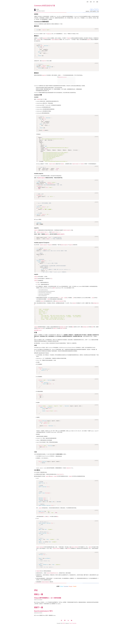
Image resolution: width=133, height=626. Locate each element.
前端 (91, 9)
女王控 (63, 623)
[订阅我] (68, 620)
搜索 (97, 1)
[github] (65, 620)
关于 (94, 1)
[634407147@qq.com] (71, 620)
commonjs (96, 9)
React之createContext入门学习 (43, 611)
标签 (91, 1)
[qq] (61, 620)
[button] (61, 586)
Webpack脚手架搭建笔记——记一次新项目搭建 (47, 598)
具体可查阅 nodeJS (38, 330)
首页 (87, 1)
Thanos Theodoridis (72, 623)
